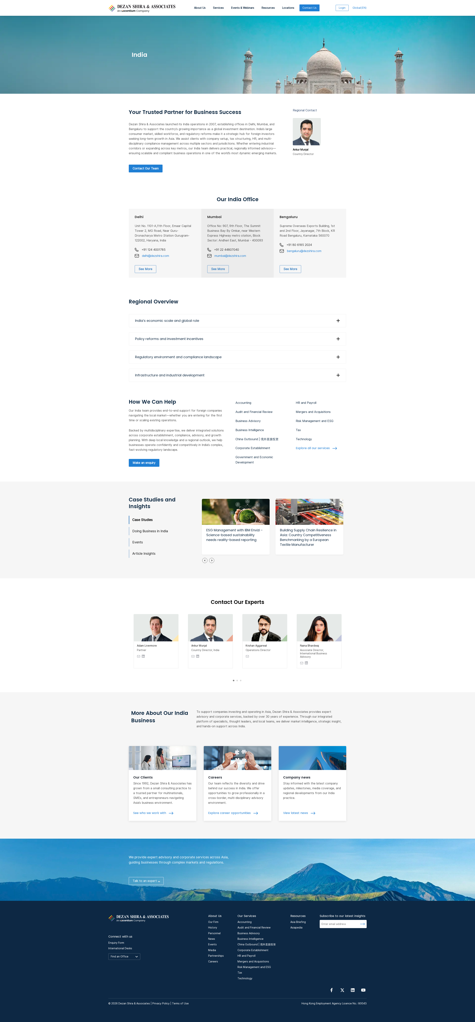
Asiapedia (296, 927)
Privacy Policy (161, 1003)
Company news (296, 777)
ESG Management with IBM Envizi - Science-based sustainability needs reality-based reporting (234, 535)
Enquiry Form (116, 942)
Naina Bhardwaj (309, 645)
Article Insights (143, 553)
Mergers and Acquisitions (313, 412)
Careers (215, 777)
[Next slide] (211, 560)
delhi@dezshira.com (155, 256)
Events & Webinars (242, 7)
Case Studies (142, 520)
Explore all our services (313, 448)
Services (218, 7)
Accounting (243, 403)
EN (360, 7)
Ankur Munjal (199, 645)
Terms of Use (180, 1003)
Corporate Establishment (252, 448)
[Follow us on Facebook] (331, 990)
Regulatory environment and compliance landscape (178, 357)
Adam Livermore (147, 645)
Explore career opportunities (230, 813)
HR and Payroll (306, 403)
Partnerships (216, 955)
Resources (268, 7)
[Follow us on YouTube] (363, 990)
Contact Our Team (146, 168)
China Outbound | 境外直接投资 (257, 439)
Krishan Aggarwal (256, 645)
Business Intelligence (249, 430)
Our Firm (213, 921)
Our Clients (143, 777)
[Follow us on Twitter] (342, 990)
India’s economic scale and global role (167, 320)
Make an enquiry (144, 463)
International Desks (120, 948)
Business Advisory (248, 421)
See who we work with (150, 813)
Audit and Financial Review (254, 412)
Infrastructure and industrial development (169, 375)
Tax (298, 430)
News (211, 938)
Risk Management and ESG (314, 421)
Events (137, 542)
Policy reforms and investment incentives (169, 338)
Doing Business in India (150, 531)
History (212, 927)
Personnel (214, 933)
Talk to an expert (145, 881)
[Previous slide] (204, 560)
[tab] (233, 680)
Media (212, 950)
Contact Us (309, 7)
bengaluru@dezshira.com (304, 251)
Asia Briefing (298, 921)
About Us (200, 7)
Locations (288, 7)
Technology (304, 439)
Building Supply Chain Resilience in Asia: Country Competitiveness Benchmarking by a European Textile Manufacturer (308, 537)
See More (145, 269)
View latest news (296, 813)
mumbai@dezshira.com (230, 256)
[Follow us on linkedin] (352, 990)
